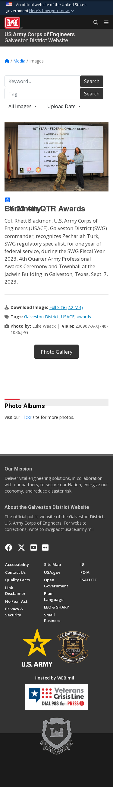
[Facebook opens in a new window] (8, 547)
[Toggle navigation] (103, 22)
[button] (52, 11)
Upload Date (62, 106)
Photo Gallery (56, 351)
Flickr (26, 417)
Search (91, 81)
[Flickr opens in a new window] (45, 547)
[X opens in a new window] (21, 547)
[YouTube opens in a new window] (33, 547)
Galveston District (41, 317)
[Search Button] (93, 22)
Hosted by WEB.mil (54, 678)
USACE (67, 317)
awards (84, 317)
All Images (20, 106)
